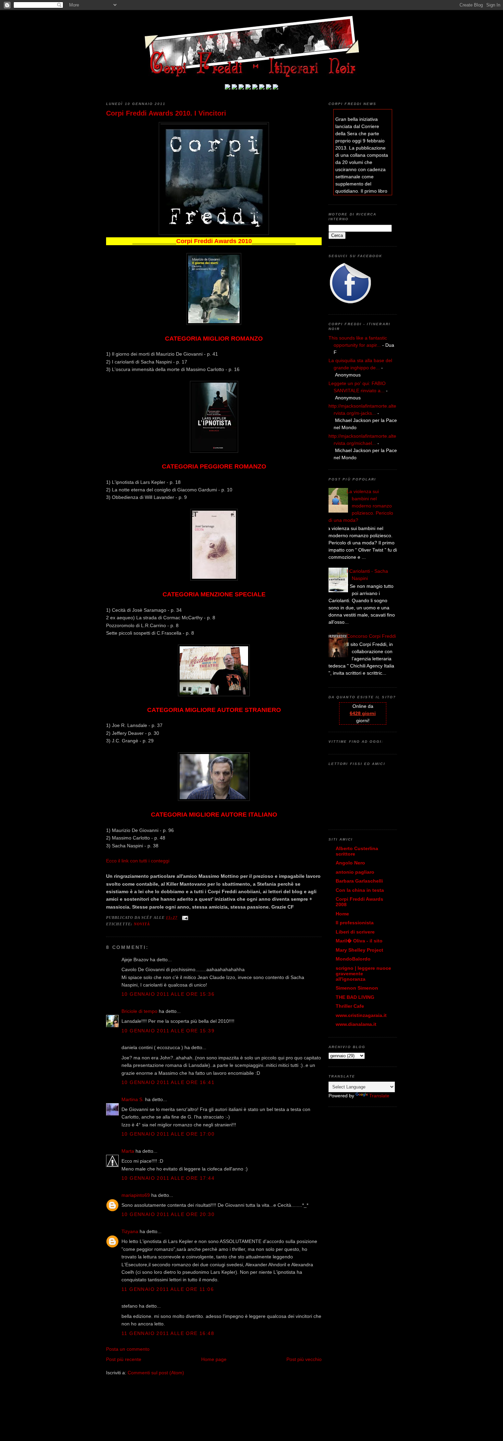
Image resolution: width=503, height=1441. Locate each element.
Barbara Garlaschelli (359, 881)
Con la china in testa (360, 890)
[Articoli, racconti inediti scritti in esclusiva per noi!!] (262, 88)
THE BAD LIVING (355, 997)
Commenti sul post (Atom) (156, 1372)
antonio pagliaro (355, 872)
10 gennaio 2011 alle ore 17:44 (168, 1178)
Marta (127, 1151)
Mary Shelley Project (359, 950)
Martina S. (132, 1099)
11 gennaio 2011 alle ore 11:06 (167, 1289)
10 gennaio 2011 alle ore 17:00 (168, 1134)
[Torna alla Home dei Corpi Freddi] (227, 88)
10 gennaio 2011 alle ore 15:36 (168, 994)
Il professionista (355, 922)
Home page (214, 1359)
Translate (379, 1095)
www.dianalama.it (356, 1024)
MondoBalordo (353, 959)
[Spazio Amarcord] (275, 88)
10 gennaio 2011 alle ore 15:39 (168, 1030)
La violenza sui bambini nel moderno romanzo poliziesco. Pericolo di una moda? (360, 506)
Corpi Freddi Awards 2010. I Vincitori (166, 113)
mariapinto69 (135, 1195)
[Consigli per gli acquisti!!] (248, 88)
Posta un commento (128, 1349)
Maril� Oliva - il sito (359, 940)
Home (342, 913)
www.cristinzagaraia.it (361, 1015)
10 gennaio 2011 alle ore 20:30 (168, 1214)
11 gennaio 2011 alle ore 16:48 (167, 1333)
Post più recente (123, 1359)
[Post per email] (184, 917)
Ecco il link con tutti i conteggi (137, 860)
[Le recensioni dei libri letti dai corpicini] (234, 88)
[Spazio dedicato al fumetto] (268, 88)
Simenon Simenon (357, 988)
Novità (142, 924)
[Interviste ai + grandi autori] (241, 88)
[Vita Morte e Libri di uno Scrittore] (255, 88)
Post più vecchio (304, 1359)
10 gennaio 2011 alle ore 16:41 (168, 1082)
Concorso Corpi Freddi (371, 636)
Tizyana (130, 1231)
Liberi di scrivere (355, 932)
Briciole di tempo (139, 1011)
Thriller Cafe (350, 1006)
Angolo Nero (350, 862)
